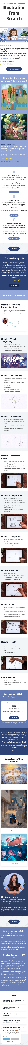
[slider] (15, 41)
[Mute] (25, 330)
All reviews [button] (14, 285)
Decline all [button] (15, 1038)
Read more (12, 1036)
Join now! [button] (14, 249)
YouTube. (13, 911)
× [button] (19, 1029)
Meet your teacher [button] (14, 238)
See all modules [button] (14, 192)
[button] (11, 1041)
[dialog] (11, 1036)
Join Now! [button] (14, 717)
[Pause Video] (14, 439)
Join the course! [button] (14, 69)
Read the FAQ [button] (14, 215)
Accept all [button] (6, 1038)
